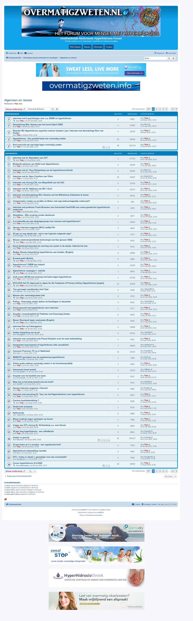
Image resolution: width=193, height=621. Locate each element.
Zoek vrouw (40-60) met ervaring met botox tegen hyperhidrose (42, 277)
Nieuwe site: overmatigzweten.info (29, 295)
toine (18, 353)
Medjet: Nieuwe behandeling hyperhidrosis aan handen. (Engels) (43, 252)
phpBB (83, 510)
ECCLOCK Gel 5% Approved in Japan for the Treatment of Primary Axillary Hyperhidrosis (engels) (58, 283)
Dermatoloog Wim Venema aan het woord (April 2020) (38, 124)
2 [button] (156, 109)
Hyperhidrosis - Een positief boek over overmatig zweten (39, 138)
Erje (20, 104)
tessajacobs (21, 459)
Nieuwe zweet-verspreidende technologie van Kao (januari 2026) (42, 240)
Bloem (146, 170)
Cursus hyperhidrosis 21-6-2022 (27, 463)
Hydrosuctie (18, 413)
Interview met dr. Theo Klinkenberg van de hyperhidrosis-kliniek (43, 170)
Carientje (147, 437)
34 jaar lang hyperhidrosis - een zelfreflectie (33, 431)
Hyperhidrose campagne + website (29, 271)
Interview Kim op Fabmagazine (27, 326)
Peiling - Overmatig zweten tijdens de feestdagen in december (42, 301)
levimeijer (20, 236)
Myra (18, 453)
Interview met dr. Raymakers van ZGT (30, 158)
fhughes (147, 388)
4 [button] (163, 109)
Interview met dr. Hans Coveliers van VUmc (33, 176)
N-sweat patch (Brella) (23, 258)
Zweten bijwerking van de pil (26, 332)
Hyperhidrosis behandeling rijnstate (29, 451)
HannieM (147, 351)
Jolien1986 (148, 289)
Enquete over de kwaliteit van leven (29, 376)
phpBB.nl (100, 512)
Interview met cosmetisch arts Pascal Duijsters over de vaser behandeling (47, 339)
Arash (146, 357)
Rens (146, 124)
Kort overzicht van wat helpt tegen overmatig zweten (37, 145)
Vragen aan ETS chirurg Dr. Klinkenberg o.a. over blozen (39, 425)
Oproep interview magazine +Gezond (30, 388)
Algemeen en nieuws (18, 100)
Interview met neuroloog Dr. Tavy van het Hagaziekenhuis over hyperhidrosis (49, 394)
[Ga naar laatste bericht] (149, 118)
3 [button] (159, 109)
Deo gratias (21, 372)
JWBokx (147, 369)
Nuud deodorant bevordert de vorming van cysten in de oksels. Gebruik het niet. (50, 246)
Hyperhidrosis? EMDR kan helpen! (29, 264)
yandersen (148, 345)
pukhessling (24, 465)
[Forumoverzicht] (91, 21)
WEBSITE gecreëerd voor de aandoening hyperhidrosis (39, 357)
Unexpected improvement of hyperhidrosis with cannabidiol (41, 345)
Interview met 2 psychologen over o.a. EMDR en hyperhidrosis (42, 118)
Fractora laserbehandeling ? (26, 400)
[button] (148, 109)
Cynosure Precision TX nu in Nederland (31, 351)
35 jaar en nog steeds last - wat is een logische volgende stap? (42, 234)
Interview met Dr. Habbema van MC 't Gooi (32, 189)
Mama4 (19, 291)
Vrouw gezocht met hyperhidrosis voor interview (35, 308)
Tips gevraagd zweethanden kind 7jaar (31, 289)
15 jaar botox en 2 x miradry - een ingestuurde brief (37, 444)
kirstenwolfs (21, 359)
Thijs (16, 104)
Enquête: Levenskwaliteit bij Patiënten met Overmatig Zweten (41, 314)
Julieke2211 (21, 415)
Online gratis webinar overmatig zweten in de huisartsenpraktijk (43, 363)
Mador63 (147, 176)
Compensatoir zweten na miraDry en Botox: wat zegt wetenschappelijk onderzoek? (51, 201)
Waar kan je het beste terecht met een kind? (33, 382)
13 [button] (172, 109)
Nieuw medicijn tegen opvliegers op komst (33, 419)
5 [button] (166, 109)
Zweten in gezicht (21, 437)
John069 (147, 332)
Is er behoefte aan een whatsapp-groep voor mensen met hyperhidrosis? (47, 221)
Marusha (20, 439)
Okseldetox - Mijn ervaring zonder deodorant (34, 215)
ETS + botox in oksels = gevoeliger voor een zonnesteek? (40, 457)
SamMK (19, 384)
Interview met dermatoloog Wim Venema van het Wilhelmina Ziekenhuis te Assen (51, 195)
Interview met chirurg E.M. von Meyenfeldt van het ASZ (38, 182)
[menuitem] (20, 53)
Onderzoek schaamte (22, 407)
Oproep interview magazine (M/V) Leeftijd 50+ (34, 227)
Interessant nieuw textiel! (24, 369)
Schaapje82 (21, 334)
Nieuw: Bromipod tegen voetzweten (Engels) (33, 320)
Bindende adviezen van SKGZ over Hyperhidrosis (36, 164)
